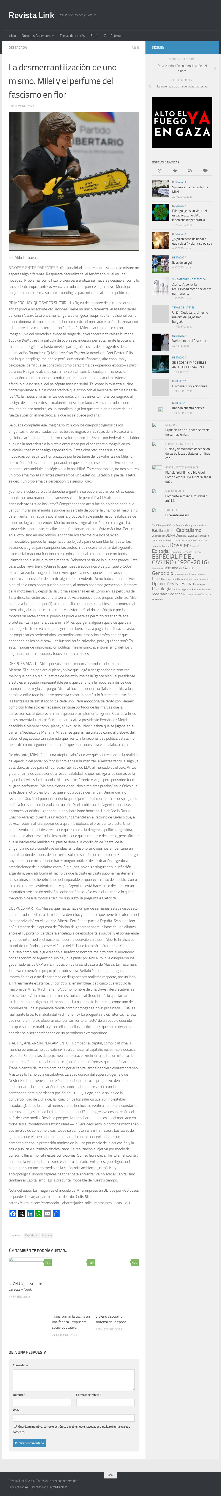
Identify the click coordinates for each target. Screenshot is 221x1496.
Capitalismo (31, 1235)
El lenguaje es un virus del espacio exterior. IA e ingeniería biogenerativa (189, 215)
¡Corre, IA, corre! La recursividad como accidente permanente (191, 288)
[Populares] (174, 171)
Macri (164, 579)
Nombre (19, 1395)
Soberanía (160, 594)
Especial (197, 552)
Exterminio (157, 568)
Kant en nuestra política (188, 408)
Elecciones (187, 552)
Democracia (185, 535)
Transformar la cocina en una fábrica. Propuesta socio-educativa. (71, 1322)
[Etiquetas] (204, 171)
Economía (195, 546)
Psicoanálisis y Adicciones (189, 386)
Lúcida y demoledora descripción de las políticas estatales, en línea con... (187, 453)
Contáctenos (113, 36)
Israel (156, 578)
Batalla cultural (163, 530)
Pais (170, 584)
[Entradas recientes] (159, 171)
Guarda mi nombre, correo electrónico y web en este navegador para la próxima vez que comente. (71, 1429)
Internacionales (197, 574)
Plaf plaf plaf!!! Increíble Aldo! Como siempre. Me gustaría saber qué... (188, 477)
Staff (94, 36)
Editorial (161, 551)
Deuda (165, 546)
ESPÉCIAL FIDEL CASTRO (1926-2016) (180, 559)
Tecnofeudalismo (192, 594)
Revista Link (31, 15)
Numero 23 (179, 381)
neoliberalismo (201, 579)
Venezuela (157, 599)
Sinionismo (207, 589)
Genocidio (162, 573)
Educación (175, 552)
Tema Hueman (58, 1487)
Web (16, 1410)
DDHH (170, 535)
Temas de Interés (72, 36)
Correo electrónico (88, 1395)
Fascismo (170, 568)
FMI (181, 568)
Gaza (188, 567)
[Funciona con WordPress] (26, 1487)
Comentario (21, 1365)
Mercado (47, 1235)
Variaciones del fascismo (189, 341)
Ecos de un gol (182, 263)
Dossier (179, 545)
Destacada (18, 47)
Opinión (159, 583)
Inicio (12, 36)
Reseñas (196, 589)
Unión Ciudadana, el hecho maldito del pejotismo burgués (190, 317)
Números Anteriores (36, 36)
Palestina (184, 583)
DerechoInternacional (163, 540)
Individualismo (181, 574)
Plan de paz (199, 584)
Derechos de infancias (186, 540)
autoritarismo (200, 525)
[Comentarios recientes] (189, 171)
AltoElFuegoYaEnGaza (163, 525)
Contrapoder (158, 535)
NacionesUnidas (185, 579)
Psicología (161, 588)
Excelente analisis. (177, 515)
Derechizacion (202, 535)
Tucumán (206, 594)
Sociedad (175, 594)
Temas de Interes (183, 307)
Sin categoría (180, 279)
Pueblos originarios (181, 589)
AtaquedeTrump (184, 525)
